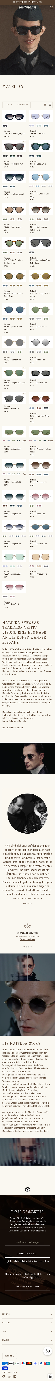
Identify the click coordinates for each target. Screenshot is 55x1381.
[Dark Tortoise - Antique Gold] (19, 219)
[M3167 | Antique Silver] (14, 496)
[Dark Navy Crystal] (5, 125)
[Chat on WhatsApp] (47, 1351)
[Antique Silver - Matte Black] (31, 252)
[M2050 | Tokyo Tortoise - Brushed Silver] (14, 243)
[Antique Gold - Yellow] (19, 285)
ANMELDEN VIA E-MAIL (27, 1254)
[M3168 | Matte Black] (41, 496)
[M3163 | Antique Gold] (14, 432)
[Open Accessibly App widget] (27, 1189)
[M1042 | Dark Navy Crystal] (14, 177)
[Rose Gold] (31, 566)
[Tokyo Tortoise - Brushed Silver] (5, 219)
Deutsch (8, 1356)
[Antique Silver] (39, 474)
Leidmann (8, 1372)
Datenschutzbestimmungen (32, 1261)
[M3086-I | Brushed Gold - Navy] (14, 309)
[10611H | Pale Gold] (41, 116)
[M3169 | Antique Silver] (14, 526)
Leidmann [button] (6, 1314)
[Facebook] (3, 1376)
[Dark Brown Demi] (19, 156)
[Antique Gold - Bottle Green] (12, 285)
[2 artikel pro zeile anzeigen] (50, 105)
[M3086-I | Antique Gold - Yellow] (41, 276)
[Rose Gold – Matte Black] (31, 186)
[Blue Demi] (46, 408)
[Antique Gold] (46, 318)
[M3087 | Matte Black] (41, 342)
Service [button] (5, 1331)
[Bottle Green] (12, 156)
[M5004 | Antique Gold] (14, 556)
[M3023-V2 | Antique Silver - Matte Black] (41, 243)
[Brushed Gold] (46, 125)
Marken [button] (5, 1340)
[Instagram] (9, 1376)
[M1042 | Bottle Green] (41, 146)
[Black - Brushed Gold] (12, 219)
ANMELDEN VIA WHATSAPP (27, 1287)
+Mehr (24, 441)
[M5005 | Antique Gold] (41, 556)
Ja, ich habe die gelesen (29, 1261)
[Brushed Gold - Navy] (5, 285)
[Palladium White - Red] (39, 408)
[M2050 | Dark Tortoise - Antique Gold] (41, 209)
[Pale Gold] (31, 125)
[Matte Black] (50, 186)
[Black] (5, 156)
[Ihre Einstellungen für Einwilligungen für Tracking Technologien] (50, 1376)
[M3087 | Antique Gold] (41, 309)
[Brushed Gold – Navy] (37, 186)
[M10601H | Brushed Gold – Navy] (41, 177)
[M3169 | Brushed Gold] (41, 526)
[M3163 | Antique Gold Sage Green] (41, 432)
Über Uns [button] (6, 1323)
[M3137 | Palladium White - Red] (41, 398)
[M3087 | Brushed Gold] (14, 342)
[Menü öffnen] (6, 7)
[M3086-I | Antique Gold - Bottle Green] (14, 276)
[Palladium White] (39, 125)
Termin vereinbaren (27, 939)
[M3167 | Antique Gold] (41, 465)
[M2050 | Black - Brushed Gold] (14, 209)
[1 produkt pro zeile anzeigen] (45, 105)
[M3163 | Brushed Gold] (14, 465)
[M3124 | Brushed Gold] (41, 373)
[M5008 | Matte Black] (14, 587)
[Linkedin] (14, 1376)
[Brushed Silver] (9, 440)
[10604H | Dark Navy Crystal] (14, 116)
